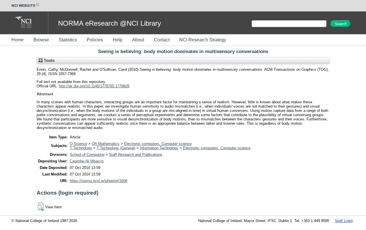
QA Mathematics (106, 144)
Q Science (78, 144)
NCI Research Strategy (202, 39)
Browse (41, 39)
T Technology (81, 148)
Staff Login (344, 221)
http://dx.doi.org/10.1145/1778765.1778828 (94, 86)
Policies (95, 39)
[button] (40, 206)
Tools (49, 60)
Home (17, 39)
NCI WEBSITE (23, 5)
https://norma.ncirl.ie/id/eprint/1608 (98, 181)
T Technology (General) (116, 148)
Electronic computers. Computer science (158, 144)
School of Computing (87, 154)
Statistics (68, 39)
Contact (162, 39)
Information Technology (159, 148)
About (138, 39)
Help (117, 39)
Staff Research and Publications (135, 154)
